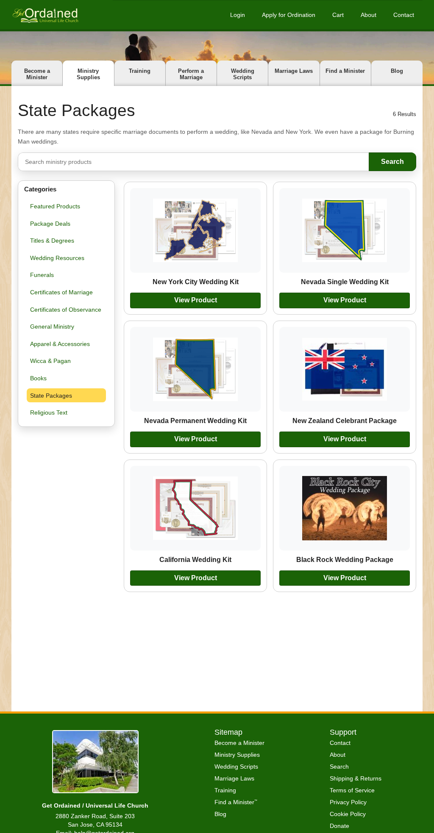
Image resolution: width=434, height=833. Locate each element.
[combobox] (193, 162)
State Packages (51, 395)
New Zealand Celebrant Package (344, 420)
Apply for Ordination (288, 14)
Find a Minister (345, 71)
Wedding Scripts (242, 74)
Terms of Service (352, 790)
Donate (339, 825)
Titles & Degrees (52, 240)
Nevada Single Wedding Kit (345, 281)
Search (392, 161)
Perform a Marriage (191, 74)
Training (139, 71)
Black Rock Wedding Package (344, 559)
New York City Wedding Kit (196, 281)
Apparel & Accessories (60, 343)
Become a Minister (37, 74)
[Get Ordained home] (44, 14)
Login (237, 14)
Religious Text (48, 412)
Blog (397, 71)
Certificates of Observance (65, 309)
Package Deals (50, 223)
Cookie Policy (348, 814)
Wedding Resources (57, 258)
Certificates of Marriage (61, 292)
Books (38, 378)
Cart (338, 14)
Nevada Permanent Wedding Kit (195, 420)
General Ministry (52, 326)
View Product (195, 300)
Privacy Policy (348, 802)
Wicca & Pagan (50, 360)
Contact (403, 14)
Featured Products (55, 206)
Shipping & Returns (355, 778)
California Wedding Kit (195, 559)
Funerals (42, 274)
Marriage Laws (294, 71)
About (368, 14)
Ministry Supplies (88, 74)
